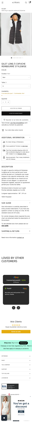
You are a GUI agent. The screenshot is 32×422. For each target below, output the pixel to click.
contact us (20, 237)
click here (25, 146)
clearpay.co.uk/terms (22, 348)
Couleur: (6, 73)
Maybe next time (21, 414)
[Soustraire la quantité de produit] (3, 102)
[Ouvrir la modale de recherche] (26, 2)
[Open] (4, 418)
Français (4, 394)
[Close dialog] (30, 396)
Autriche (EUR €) (14, 394)
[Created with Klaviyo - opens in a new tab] (16, 420)
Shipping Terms (21, 154)
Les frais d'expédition (17, 123)
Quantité (4, 99)
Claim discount (21, 412)
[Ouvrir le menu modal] (2, 2)
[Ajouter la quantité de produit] (8, 102)
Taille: (4, 82)
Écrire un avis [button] (16, 331)
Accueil (4, 8)
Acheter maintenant (16, 113)
